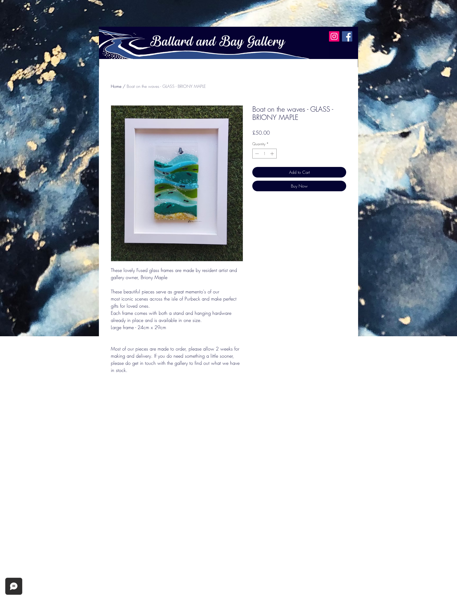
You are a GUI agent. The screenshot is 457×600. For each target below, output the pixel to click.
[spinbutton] (264, 153)
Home (116, 86)
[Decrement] (256, 153)
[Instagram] (334, 36)
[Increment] (272, 153)
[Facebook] (347, 36)
